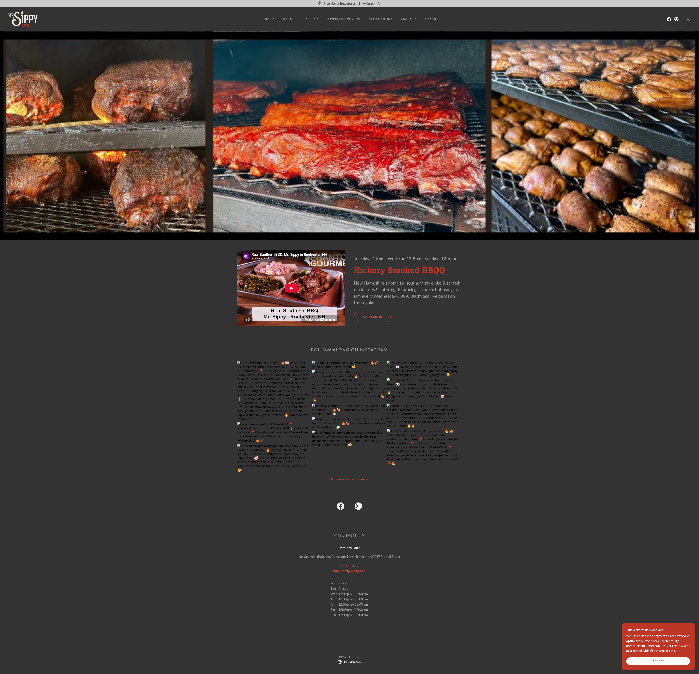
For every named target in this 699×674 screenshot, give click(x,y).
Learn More (372, 316)
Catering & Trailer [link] (343, 19)
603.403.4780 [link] (349, 566)
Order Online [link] (380, 19)
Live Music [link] (310, 19)
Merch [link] (431, 19)
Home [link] (270, 19)
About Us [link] (409, 19)
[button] (688, 19)
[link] (23, 19)
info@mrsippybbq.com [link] (349, 571)
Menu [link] (287, 19)
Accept (658, 661)
